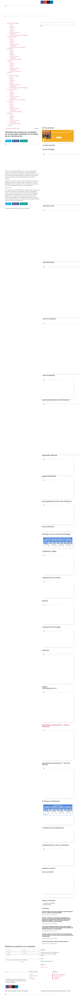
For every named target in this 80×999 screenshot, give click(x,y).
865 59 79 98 (44, 967)
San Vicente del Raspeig (13, 23)
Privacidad (13, 991)
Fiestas (11, 26)
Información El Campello (16, 59)
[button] (22, 74)
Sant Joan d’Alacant (12, 36)
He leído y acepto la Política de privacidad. (17, 960)
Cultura (11, 29)
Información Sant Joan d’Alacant (17, 47)
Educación (12, 27)
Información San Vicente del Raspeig (18, 35)
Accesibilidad (25, 991)
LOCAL (18, 128)
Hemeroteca (13, 33)
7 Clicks (69, 991)
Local (11, 24)
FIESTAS (14, 128)
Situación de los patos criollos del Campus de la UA (55, 941)
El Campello (10, 48)
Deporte (12, 30)
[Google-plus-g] (45, 2)
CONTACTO (20, 1)
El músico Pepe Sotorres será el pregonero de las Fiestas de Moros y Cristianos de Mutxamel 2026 (57, 912)
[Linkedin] (51, 2)
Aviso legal (7, 991)
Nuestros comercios (15, 32)
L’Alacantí (10, 72)
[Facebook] (42, 2)
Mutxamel (10, 60)
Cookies (19, 991)
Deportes (12, 41)
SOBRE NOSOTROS (9, 1)
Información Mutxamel (15, 71)
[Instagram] (48, 2)
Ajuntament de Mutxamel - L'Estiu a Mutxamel (55, 726)
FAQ (16, 1)
